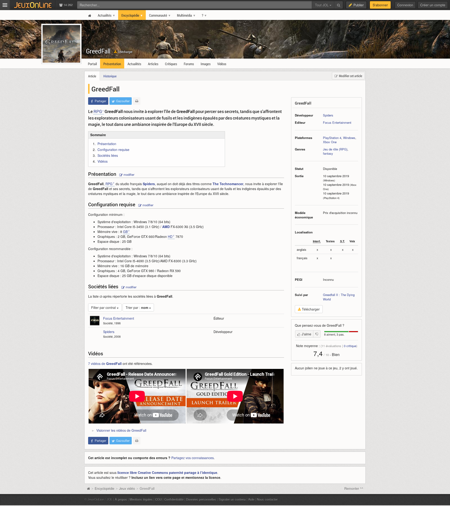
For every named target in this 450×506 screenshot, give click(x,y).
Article (92, 76)
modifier (128, 174)
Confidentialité (174, 499)
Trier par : (137, 307)
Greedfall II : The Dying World (339, 296)
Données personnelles (201, 499)
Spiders (328, 115)
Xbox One (330, 142)
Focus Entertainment (337, 122)
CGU (158, 499)
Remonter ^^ (353, 488)
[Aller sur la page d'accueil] (88, 488)
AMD (166, 226)
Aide (251, 499)
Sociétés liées (108, 155)
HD (170, 236)
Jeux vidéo (127, 488)
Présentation (107, 143)
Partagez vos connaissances (192, 457)
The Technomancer (228, 183)
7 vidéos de (105, 363)
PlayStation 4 (332, 137)
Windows (349, 137)
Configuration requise (113, 149)
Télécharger (124, 51)
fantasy (328, 153)
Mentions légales (141, 499)
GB (125, 231)
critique (350, 346)
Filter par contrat (104, 307)
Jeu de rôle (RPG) (335, 149)
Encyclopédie (104, 488)
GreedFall (98, 51)
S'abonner (380, 5)
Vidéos (103, 161)
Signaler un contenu (232, 499)
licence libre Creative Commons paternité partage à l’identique (167, 472)
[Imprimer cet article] (136, 101)
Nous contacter (267, 499)
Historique (109, 76)
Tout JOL (322, 5)
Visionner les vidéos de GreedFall (121, 430)
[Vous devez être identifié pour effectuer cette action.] (317, 334)
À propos (121, 499)
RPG (98, 111)
